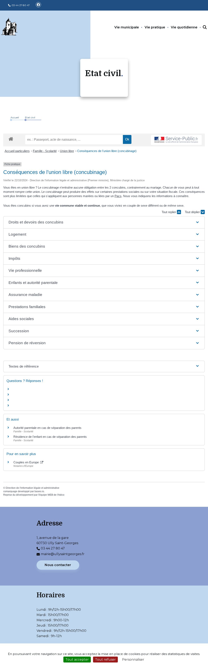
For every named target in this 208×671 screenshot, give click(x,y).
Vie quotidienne (184, 27)
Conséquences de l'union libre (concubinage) (106, 151)
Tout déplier (193, 212)
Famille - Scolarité (45, 151)
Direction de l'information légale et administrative (32, 488)
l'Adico (60, 494)
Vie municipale (126, 27)
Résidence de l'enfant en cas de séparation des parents (50, 436)
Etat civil (30, 117)
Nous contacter (58, 565)
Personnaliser (133, 659)
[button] (104, 222)
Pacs (118, 196)
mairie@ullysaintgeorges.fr (62, 554)
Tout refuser (105, 659)
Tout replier (169, 212)
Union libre (67, 151)
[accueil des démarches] (10, 138)
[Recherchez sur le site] (201, 27)
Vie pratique (155, 27)
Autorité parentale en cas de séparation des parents (47, 427)
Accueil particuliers (17, 151)
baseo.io (39, 491)
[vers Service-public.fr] (176, 140)
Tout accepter (77, 659)
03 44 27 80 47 (21, 5)
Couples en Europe (26, 462)
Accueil (15, 117)
